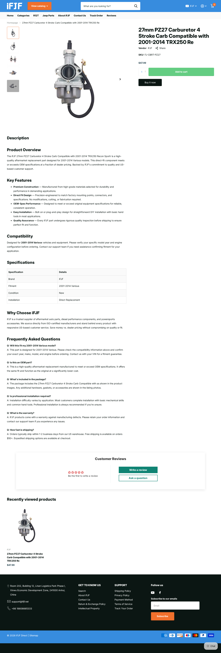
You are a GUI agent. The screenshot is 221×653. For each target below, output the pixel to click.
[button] (120, 79)
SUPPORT (121, 585)
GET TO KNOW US (89, 585)
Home (10, 15)
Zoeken (135, 6)
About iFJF (64, 15)
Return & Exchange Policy (91, 604)
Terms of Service (123, 604)
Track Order (96, 15)
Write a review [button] (138, 470)
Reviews (111, 15)
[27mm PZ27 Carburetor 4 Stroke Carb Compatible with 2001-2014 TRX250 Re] (26, 525)
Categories (23, 15)
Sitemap (33, 635)
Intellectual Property (89, 608)
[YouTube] (152, 592)
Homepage (12, 22)
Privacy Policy (122, 595)
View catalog (38, 6)
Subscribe (163, 616)
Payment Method (124, 599)
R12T (36, 15)
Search (82, 590)
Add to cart (181, 71)
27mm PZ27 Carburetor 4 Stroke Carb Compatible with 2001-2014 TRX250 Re (25, 557)
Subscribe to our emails (164, 598)
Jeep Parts (48, 15)
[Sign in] (204, 6)
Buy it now (150, 82)
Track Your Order (124, 608)
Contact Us (80, 15)
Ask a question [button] (138, 478)
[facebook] (160, 592)
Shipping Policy (123, 590)
